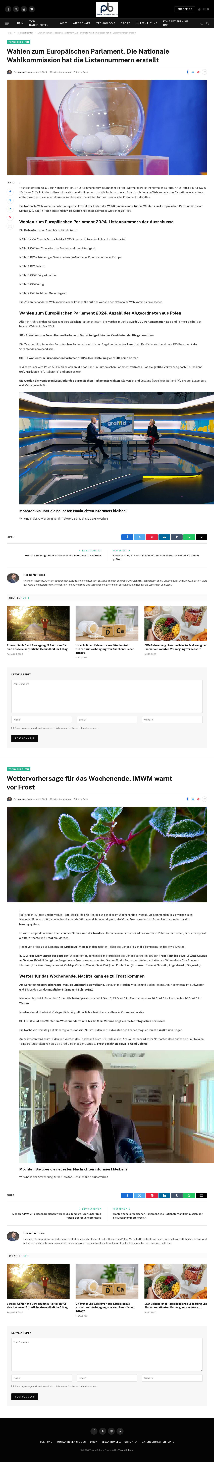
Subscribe (185, 9)
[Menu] (7, 23)
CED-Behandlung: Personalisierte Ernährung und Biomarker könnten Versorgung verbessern (175, 647)
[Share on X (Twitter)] (192, 72)
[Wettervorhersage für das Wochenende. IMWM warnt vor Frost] (107, 854)
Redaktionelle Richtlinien (119, 1442)
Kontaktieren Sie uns (175, 23)
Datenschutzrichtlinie (158, 1442)
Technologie (105, 23)
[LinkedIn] (10, 208)
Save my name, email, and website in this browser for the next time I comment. (56, 728)
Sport (125, 23)
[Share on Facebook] (187, 72)
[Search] (207, 23)
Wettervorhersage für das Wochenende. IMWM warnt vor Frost (63, 555)
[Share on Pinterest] (198, 72)
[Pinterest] (10, 217)
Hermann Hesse (24, 72)
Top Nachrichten (38, 23)
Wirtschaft (82, 23)
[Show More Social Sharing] (204, 72)
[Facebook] (10, 191)
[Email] (10, 225)
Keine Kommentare (62, 72)
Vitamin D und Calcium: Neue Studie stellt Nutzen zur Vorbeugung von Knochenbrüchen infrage (105, 649)
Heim (20, 23)
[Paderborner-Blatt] (107, 9)
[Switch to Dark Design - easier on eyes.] (202, 23)
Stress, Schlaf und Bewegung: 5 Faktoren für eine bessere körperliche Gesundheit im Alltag (37, 647)
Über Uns (46, 1442)
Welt (63, 23)
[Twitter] (10, 200)
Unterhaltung (146, 23)
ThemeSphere (125, 1450)
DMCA (93, 1442)
